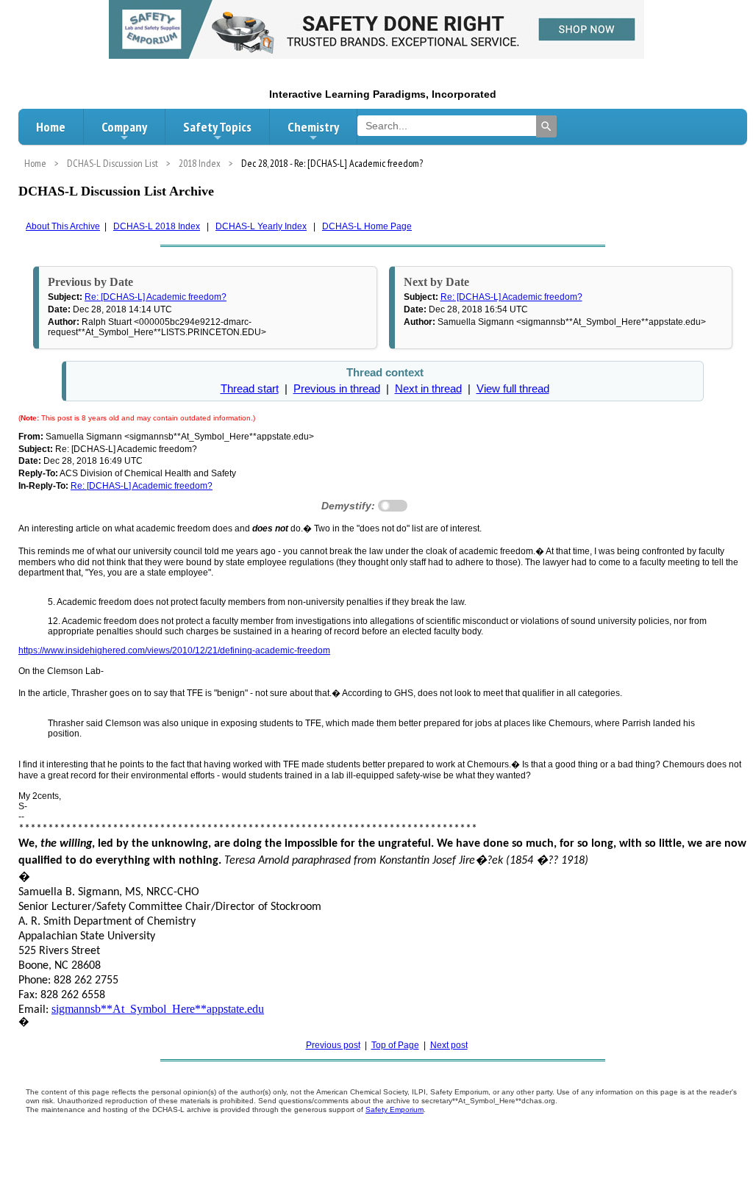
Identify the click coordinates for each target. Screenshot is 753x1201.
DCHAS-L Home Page (367, 226)
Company (124, 126)
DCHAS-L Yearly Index (261, 226)
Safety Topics (217, 126)
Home (50, 126)
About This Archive (63, 226)
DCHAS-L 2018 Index (156, 226)
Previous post (333, 1045)
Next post (449, 1045)
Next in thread (428, 389)
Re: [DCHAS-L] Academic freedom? (155, 297)
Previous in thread (336, 389)
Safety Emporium (394, 1109)
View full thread (513, 389)
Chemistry (313, 126)
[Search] (546, 126)
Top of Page (395, 1045)
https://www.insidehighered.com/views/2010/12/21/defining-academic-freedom (174, 650)
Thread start (250, 389)
